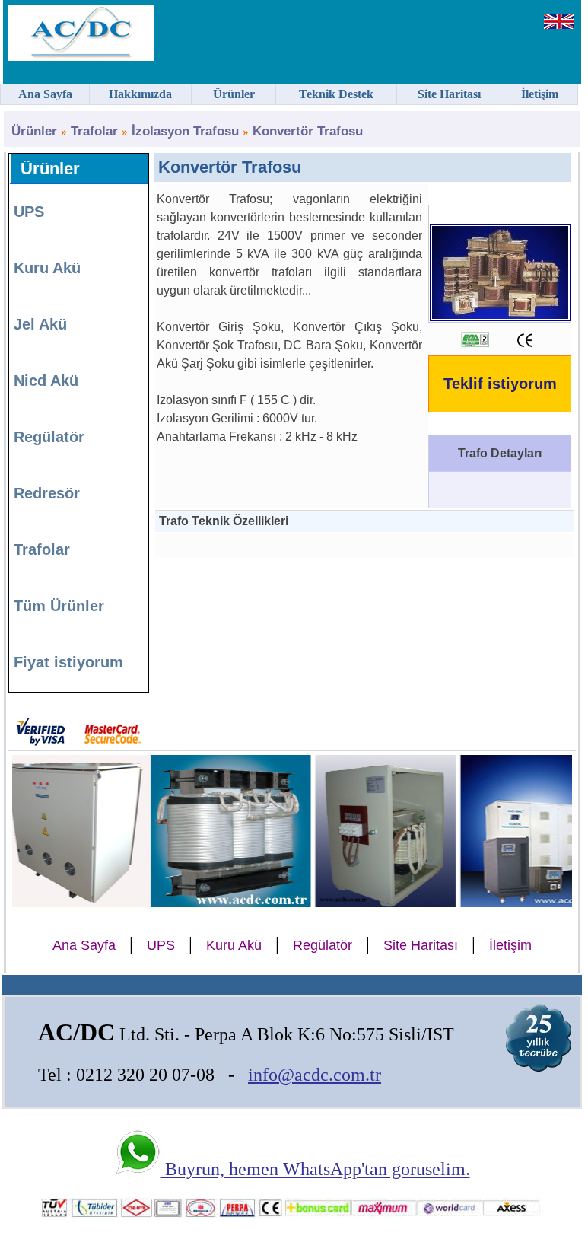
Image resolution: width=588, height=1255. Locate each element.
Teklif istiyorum (500, 383)
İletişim (510, 945)
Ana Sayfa (84, 945)
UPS (29, 211)
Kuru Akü (47, 268)
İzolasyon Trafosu (185, 131)
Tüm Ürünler (59, 605)
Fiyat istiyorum (68, 662)
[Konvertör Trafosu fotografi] (500, 314)
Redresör (47, 493)
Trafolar (94, 131)
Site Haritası (420, 945)
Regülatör (49, 436)
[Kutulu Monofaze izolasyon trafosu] (363, 901)
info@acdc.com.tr (314, 1075)
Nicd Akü (46, 380)
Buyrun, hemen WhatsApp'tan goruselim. (315, 1169)
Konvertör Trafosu (308, 131)
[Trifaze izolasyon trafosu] (208, 901)
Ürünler (34, 131)
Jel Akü (40, 324)
